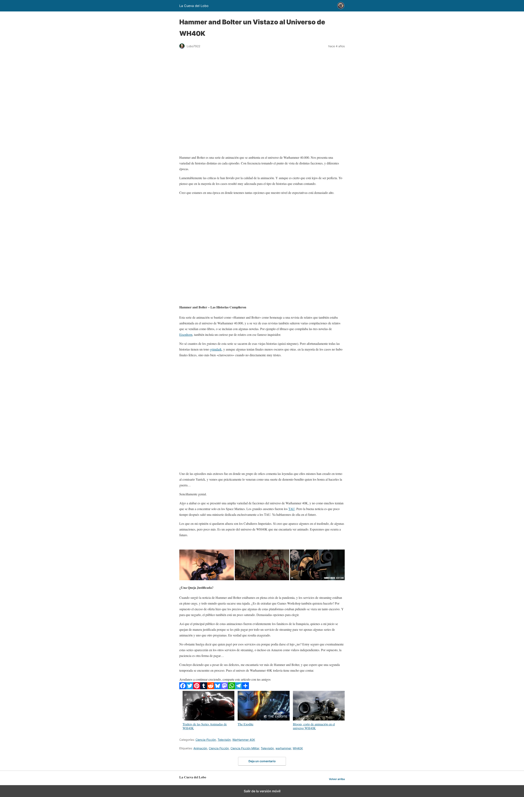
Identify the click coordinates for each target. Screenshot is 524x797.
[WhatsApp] (231, 688)
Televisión (224, 739)
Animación (200, 748)
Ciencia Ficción (219, 748)
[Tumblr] (203, 688)
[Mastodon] (224, 688)
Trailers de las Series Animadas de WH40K (205, 726)
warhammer (283, 748)
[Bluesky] (217, 688)
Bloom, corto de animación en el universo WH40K (314, 726)
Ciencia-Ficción (205, 739)
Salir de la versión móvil (262, 791)
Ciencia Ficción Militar (244, 748)
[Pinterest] (196, 688)
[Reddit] (210, 688)
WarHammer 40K (243, 739)
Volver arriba (337, 779)
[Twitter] (189, 688)
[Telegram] (238, 688)
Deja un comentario (262, 761)
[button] (206, 565)
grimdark (216, 349)
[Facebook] (182, 688)
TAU (291, 509)
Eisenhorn (185, 334)
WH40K (298, 748)
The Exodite (245, 724)
